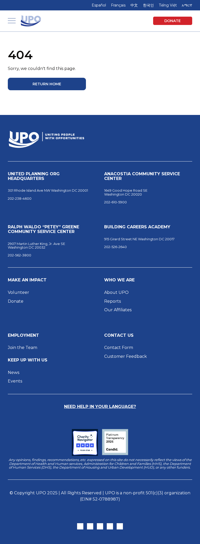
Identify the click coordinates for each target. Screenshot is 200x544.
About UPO (116, 292)
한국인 (148, 5)
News (13, 372)
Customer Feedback (125, 356)
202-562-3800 (19, 255)
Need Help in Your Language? (100, 406)
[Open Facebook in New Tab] (100, 526)
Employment (23, 335)
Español (99, 5)
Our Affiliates (118, 309)
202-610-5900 (115, 202)
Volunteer (18, 292)
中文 (134, 5)
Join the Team (22, 347)
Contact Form (118, 347)
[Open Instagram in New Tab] (90, 526)
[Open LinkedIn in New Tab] (110, 526)
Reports (112, 301)
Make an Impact (27, 280)
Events (15, 381)
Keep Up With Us (27, 360)
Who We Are (119, 280)
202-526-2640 (115, 247)
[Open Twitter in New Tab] (80, 526)
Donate (172, 20)
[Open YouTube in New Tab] (120, 526)
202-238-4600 (20, 198)
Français (118, 5)
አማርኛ (187, 5)
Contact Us (119, 335)
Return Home (47, 84)
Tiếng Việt (168, 5)
